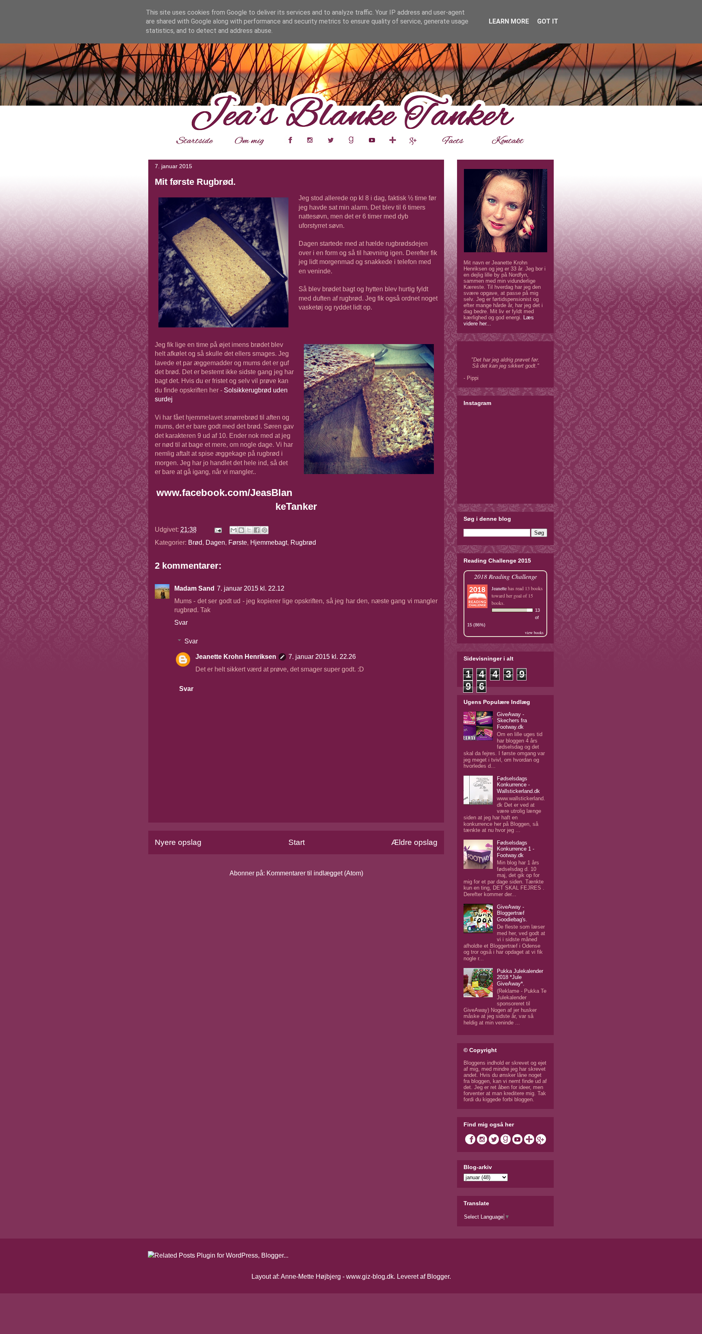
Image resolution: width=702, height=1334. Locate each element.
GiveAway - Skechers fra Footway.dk (512, 720)
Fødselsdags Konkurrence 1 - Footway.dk (515, 849)
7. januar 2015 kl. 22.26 (322, 656)
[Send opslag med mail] (217, 529)
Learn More (509, 21)
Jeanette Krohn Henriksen (235, 656)
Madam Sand (194, 588)
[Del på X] (249, 530)
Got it (547, 21)
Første (237, 542)
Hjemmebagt (268, 542)
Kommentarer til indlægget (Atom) (314, 873)
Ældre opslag (414, 842)
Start (296, 842)
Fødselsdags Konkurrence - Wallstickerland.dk (518, 784)
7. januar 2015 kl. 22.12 (250, 588)
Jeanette (499, 588)
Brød (195, 542)
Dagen (215, 542)
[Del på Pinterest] (264, 530)
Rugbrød (303, 542)
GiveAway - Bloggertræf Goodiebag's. (512, 913)
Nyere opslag (178, 842)
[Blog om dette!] (241, 530)
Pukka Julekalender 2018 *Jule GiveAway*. (520, 977)
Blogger (438, 1276)
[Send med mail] (234, 530)
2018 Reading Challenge (505, 576)
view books (534, 632)
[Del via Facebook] (257, 530)
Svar (181, 622)
